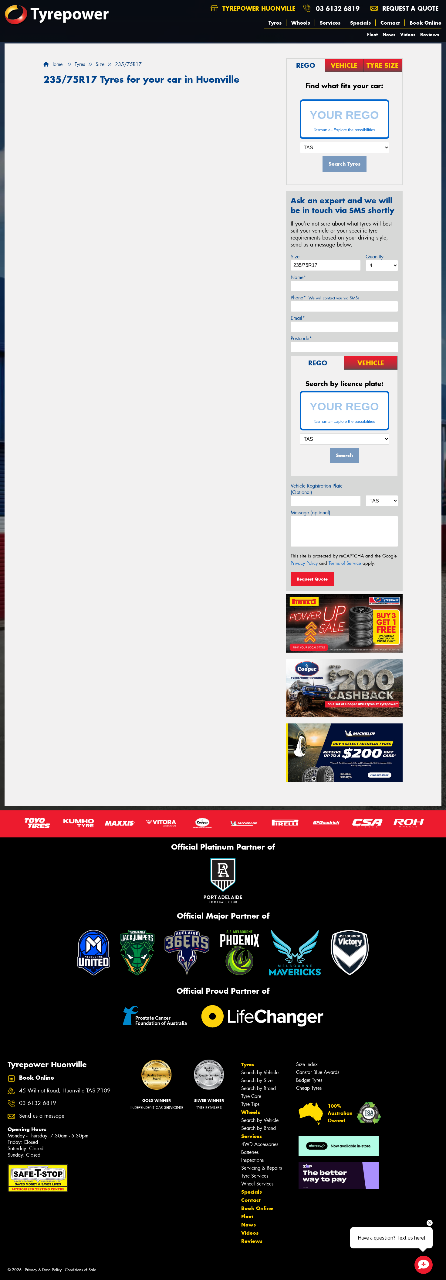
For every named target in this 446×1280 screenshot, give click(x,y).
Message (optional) (310, 512)
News (389, 34)
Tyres (275, 22)
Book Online (425, 22)
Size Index (307, 1064)
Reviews (429, 34)
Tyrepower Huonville (257, 8)
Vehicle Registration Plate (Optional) (317, 489)
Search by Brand (258, 1088)
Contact (390, 22)
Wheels (300, 22)
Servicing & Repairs (261, 1168)
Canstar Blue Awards (317, 1072)
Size (295, 257)
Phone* (325, 298)
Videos (407, 34)
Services (330, 22)
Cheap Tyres (309, 1088)
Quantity (374, 257)
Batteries (249, 1152)
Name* (298, 277)
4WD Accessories (259, 1144)
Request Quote (312, 579)
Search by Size (256, 1080)
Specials (360, 22)
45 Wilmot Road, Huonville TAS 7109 (64, 1090)
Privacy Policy (304, 563)
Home (56, 64)
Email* (298, 318)
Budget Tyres (309, 1080)
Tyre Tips (250, 1104)
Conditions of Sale (80, 1269)
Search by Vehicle (260, 1072)
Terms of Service (345, 563)
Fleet (372, 34)
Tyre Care (251, 1096)
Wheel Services (257, 1184)
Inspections (252, 1160)
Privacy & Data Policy (43, 1269)
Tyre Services (254, 1176)
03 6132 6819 (338, 8)
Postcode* (301, 338)
